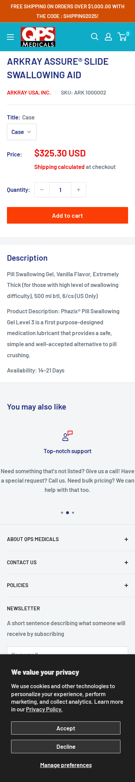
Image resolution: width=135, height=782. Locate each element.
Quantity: (18, 189)
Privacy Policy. (44, 708)
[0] (122, 37)
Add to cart (67, 215)
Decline (65, 746)
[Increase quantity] (78, 189)
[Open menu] (10, 37)
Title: (21, 117)
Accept (65, 728)
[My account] (108, 37)
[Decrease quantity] (42, 189)
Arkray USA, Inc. (29, 92)
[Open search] (95, 37)
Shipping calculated (59, 166)
